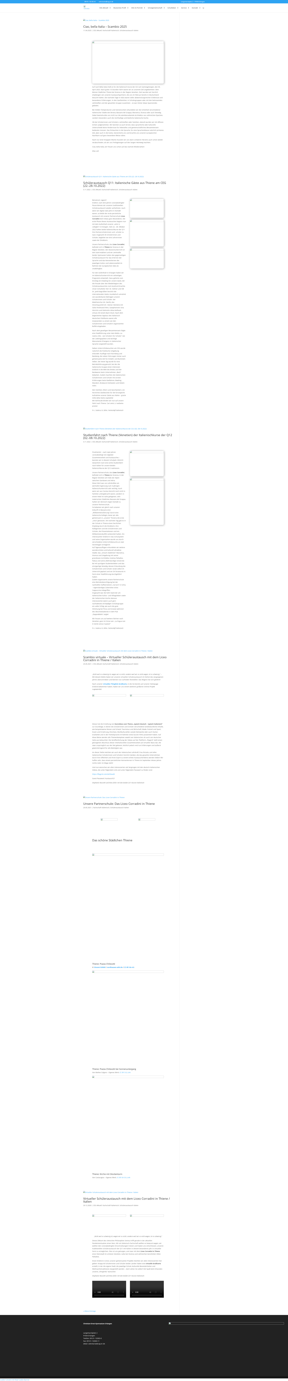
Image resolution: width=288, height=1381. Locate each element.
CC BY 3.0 (123, 1072)
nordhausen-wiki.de (115, 967)
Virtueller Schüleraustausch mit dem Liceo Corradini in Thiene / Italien (126, 1200)
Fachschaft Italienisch (111, 30)
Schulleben (172, 8)
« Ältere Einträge (89, 1311)
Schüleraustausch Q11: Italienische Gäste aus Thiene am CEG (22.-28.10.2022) (124, 184)
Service (184, 8)
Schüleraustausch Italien (129, 30)
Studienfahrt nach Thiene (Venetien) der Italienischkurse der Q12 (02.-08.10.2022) (127, 436)
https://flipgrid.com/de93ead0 (103, 774)
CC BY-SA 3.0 (121, 1177)
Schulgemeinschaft (155, 8)
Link (128, 1072)
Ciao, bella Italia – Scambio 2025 (105, 27)
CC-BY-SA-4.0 (129, 967)
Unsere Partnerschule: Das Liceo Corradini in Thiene (119, 804)
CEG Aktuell (103, 8)
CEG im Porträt (137, 8)
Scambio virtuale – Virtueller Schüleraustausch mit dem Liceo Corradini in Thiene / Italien (125, 658)
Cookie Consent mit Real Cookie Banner (15, 1380)
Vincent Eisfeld (99, 967)
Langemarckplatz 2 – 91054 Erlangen (193, 2)
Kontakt (195, 8)
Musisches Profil (119, 8)
